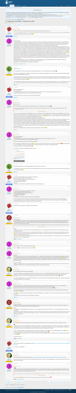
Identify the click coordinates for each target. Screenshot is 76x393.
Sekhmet (9, 273)
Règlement (52, 389)
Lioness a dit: (16, 102)
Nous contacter (47, 389)
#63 (69, 66)
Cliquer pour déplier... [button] (42, 111)
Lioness (9, 72)
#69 (69, 186)
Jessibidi (7, 22)
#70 (69, 203)
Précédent (8, 24)
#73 (69, 251)
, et (20, 63)
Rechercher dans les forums (17, 7)
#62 (69, 38)
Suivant (19, 24)
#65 (69, 100)
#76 (69, 300)
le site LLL (14, 17)
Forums (12, 5)
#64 (69, 87)
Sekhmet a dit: (16, 283)
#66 (69, 132)
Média (24, 5)
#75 (69, 281)
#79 (69, 353)
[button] (21, 6)
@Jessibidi (19, 68)
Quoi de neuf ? (18, 5)
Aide (65, 389)
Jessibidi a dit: (16, 29)
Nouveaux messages (8, 7)
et (19, 239)
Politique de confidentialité (59, 389)
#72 (69, 241)
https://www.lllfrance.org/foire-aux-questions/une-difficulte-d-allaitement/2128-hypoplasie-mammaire (49, 357)
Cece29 (9, 221)
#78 (69, 341)
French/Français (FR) (15, 389)
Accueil (7, 5)
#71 (69, 215)
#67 (69, 164)
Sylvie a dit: (16, 134)
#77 (69, 318)
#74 (69, 267)
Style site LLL (8, 389)
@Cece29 (17, 262)
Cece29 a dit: (16, 253)
